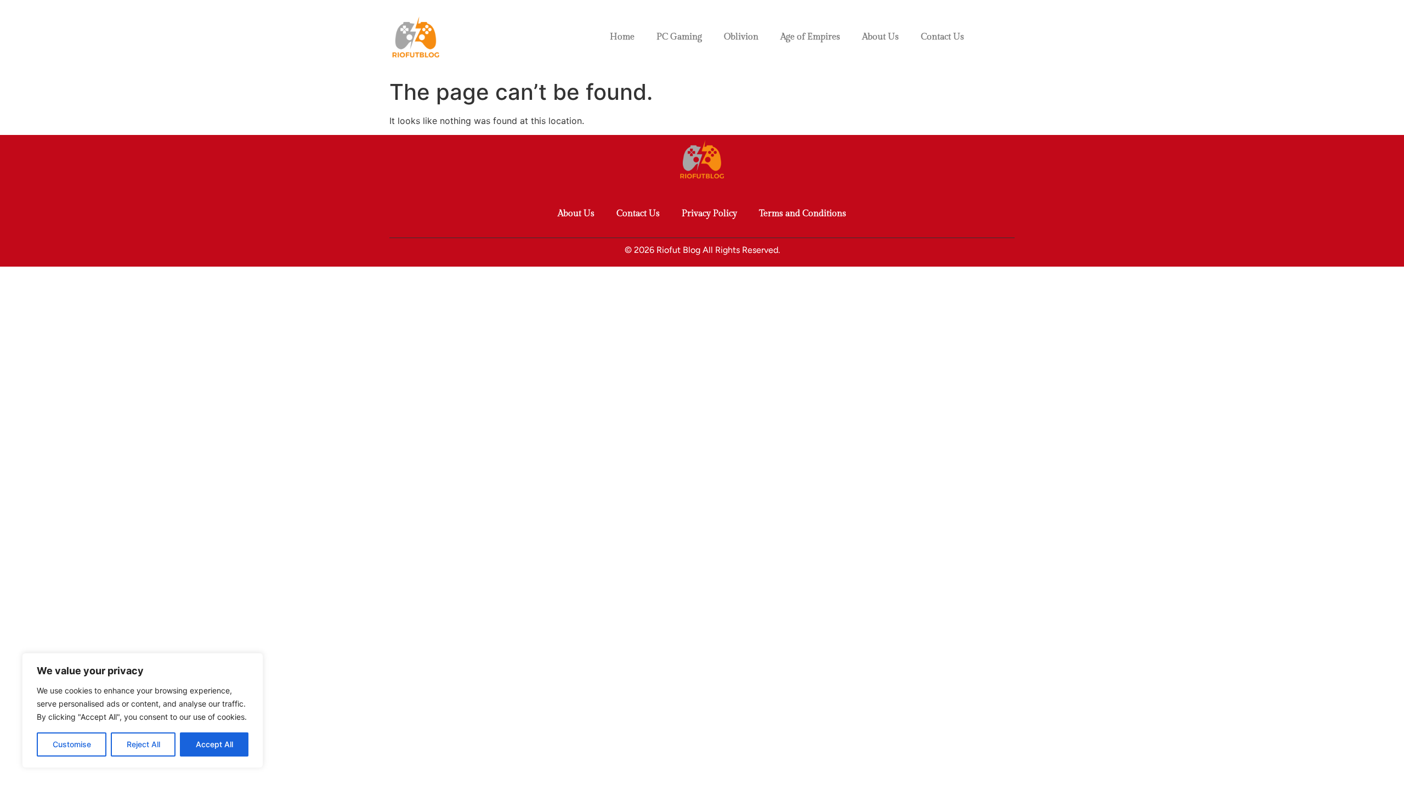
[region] (142, 710)
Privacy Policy (709, 213)
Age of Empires (810, 37)
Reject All (143, 744)
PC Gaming (679, 37)
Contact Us (942, 37)
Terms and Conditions (802, 213)
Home (622, 37)
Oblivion (741, 37)
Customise (72, 744)
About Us (880, 37)
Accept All (214, 744)
